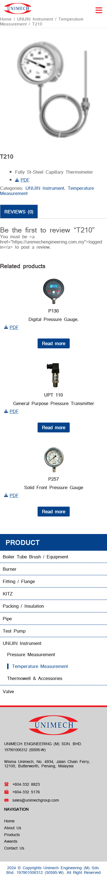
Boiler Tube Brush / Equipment (35, 556)
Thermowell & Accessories (34, 678)
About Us (12, 828)
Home (6, 19)
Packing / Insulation (23, 606)
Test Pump (14, 631)
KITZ (8, 593)
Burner (9, 569)
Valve (8, 691)
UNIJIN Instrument (35, 19)
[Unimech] (18, 8)
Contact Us (14, 848)
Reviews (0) (18, 211)
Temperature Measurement (40, 666)
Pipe (7, 618)
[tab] (19, 211)
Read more (53, 343)
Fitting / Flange (19, 581)
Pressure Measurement (31, 654)
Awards (10, 841)
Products (12, 834)
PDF (25, 179)
